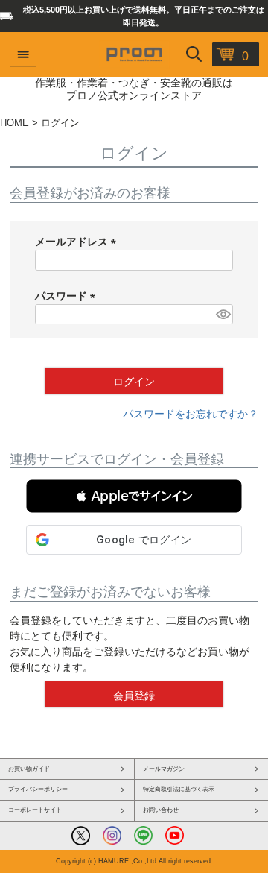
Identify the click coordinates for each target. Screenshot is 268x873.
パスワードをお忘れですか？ (190, 414)
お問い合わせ (161, 810)
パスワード (67, 296)
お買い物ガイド (29, 769)
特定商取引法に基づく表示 (178, 789)
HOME (14, 122)
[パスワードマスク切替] (222, 314)
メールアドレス (78, 242)
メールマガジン (164, 769)
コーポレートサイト (35, 810)
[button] (134, 496)
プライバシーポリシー (38, 789)
